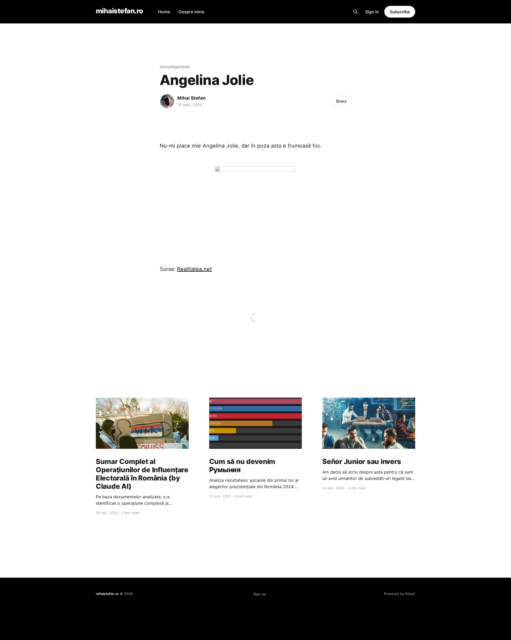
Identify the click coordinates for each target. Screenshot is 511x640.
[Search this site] (355, 11)
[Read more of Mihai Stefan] (167, 101)
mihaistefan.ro (119, 11)
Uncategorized (174, 66)
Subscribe (400, 11)
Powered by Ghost (399, 594)
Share (341, 101)
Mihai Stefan (191, 98)
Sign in (372, 11)
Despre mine (191, 11)
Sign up (259, 594)
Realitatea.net (194, 269)
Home (164, 11)
